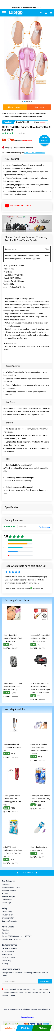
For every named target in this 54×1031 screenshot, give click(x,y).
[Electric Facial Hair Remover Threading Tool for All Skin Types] (13, 631)
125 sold (36, 122)
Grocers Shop (7, 900)
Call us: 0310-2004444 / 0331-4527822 (17, 936)
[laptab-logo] (15, 13)
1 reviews (21, 133)
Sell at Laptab (7, 954)
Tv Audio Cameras (9, 890)
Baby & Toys (6, 903)
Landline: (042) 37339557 (11, 939)
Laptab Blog (6, 961)
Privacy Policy (7, 915)
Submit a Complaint (9, 921)
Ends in (19, 122)
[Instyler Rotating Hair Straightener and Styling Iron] (13, 740)
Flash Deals (8, 122)
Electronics (6, 884)
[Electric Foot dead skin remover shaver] (40, 843)
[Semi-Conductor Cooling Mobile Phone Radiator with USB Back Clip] (13, 679)
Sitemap (5, 964)
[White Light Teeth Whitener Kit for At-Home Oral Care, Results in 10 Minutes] (40, 791)
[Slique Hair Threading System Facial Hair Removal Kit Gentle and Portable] (40, 740)
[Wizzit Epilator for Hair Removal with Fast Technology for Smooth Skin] (13, 791)
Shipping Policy (8, 918)
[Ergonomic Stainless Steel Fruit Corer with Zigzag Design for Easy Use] (40, 631)
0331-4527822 (37, 8)
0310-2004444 (23, 8)
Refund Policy (7, 912)
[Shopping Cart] (51, 12)
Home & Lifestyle (8, 897)
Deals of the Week (8, 958)
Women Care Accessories (34, 153)
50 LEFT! (44, 140)
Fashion (5, 894)
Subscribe (45, 981)
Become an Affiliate (9, 948)
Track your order (8, 951)
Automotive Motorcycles (11, 887)
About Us (5, 930)
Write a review (45, 527)
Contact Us (6, 933)
